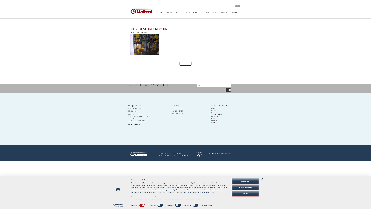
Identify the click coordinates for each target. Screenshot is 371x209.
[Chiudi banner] (262, 179)
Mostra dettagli (207, 205)
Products (178, 12)
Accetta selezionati (245, 187)
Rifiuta (245, 193)
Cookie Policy (219, 153)
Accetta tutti (245, 181)
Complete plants (192, 12)
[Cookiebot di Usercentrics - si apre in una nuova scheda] (118, 205)
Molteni (169, 12)
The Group (205, 12)
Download (224, 12)
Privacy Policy (210, 153)
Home (160, 12)
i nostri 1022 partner (142, 183)
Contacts (235, 12)
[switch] (160, 205)
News (215, 12)
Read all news (185, 64)
